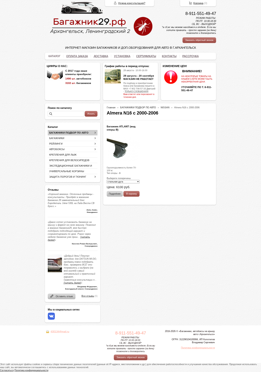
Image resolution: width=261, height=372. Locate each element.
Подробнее (115, 193)
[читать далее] (72, 282)
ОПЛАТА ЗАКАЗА (77, 56)
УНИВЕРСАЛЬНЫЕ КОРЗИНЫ (66, 171)
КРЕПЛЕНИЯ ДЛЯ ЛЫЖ (63, 154)
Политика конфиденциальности (198, 347)
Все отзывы (87, 296)
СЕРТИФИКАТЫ (146, 56)
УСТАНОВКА (122, 56)
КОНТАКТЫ (169, 56)
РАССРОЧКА (190, 56)
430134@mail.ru (60, 331)
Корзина (198, 3)
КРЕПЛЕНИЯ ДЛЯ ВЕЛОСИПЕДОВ (69, 160)
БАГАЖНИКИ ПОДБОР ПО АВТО (68, 132)
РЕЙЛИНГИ (55, 143)
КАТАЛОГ (54, 56)
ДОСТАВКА (101, 56)
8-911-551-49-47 (200, 13)
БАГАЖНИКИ (56, 138)
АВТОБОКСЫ (56, 149)
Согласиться (7, 370)
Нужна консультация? (131, 3)
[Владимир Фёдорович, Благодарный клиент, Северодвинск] (55, 271)
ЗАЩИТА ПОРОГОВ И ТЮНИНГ (67, 176)
